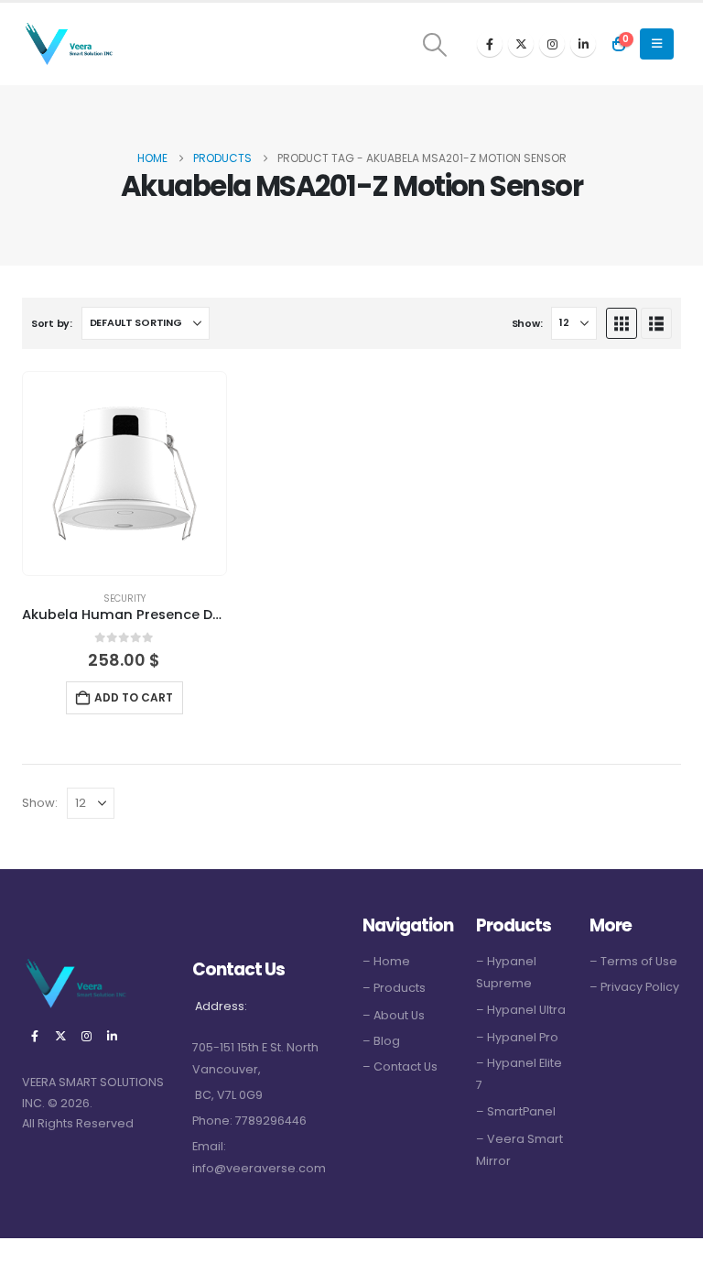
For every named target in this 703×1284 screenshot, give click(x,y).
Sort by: (51, 323)
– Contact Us (400, 1066)
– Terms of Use (633, 961)
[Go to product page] (124, 473)
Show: (527, 323)
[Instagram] (552, 44)
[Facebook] (490, 44)
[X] (521, 44)
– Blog (381, 1041)
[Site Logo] (68, 44)
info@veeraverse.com (259, 1168)
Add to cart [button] (133, 697)
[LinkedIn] (583, 44)
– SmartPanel (516, 1111)
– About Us (393, 1015)
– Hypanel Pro (517, 1037)
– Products (394, 988)
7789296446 (271, 1120)
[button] (435, 45)
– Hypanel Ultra (521, 1009)
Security (124, 598)
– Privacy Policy (634, 987)
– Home (386, 961)
